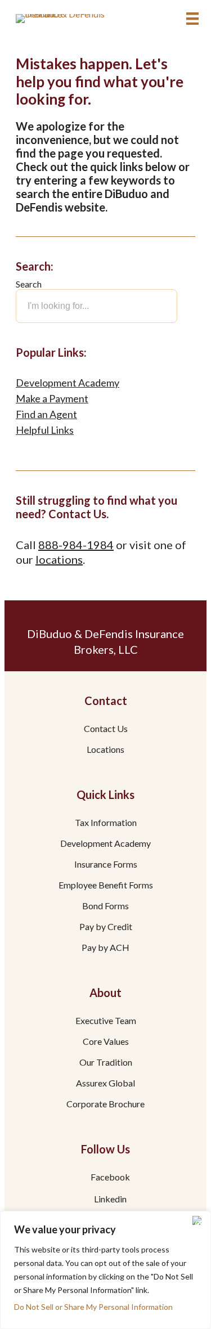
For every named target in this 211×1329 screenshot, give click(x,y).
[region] (105, 1270)
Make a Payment (52, 398)
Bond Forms (105, 906)
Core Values (106, 1042)
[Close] (199, 1220)
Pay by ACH (105, 948)
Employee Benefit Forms (106, 885)
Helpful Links (45, 430)
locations (59, 559)
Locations (105, 750)
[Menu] (192, 19)
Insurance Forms (105, 864)
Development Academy (67, 382)
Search (29, 284)
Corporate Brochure (105, 1104)
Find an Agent (46, 414)
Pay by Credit (105, 927)
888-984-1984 (76, 544)
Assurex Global (105, 1083)
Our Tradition (105, 1062)
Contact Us (106, 729)
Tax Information (106, 823)
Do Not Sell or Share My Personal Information (93, 1307)
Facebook (110, 1177)
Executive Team (105, 1021)
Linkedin (110, 1199)
